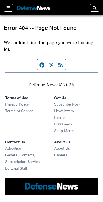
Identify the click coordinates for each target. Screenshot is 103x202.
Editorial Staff (16, 168)
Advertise (13, 148)
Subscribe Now (67, 104)
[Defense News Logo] (33, 8)
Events (59, 117)
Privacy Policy (17, 104)
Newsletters (64, 110)
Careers (60, 155)
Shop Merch (64, 130)
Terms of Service (19, 110)
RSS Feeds (63, 124)
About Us (62, 148)
